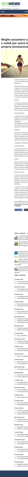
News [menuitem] (26, 11)
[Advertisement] (7, 82)
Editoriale (20, 201)
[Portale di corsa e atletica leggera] (10, 4)
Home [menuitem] (3, 11)
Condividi (19, 209)
